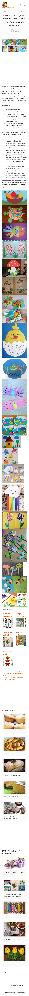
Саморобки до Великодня (11, 917)
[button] (21, 5)
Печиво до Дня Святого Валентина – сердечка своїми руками (14, 817)
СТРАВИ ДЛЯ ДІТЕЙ (7, 710)
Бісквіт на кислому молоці (11, 796)
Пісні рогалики (8, 754)
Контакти (8, 985)
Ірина (17, 31)
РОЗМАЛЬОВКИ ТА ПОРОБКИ (11, 852)
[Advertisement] (14, 70)
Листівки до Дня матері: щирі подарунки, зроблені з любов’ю (12, 895)
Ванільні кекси (8, 732)
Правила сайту (14, 985)
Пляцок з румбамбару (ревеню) (12, 775)
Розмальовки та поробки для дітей (12, 11)
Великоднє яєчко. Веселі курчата (13, 964)
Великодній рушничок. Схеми (12, 939)
